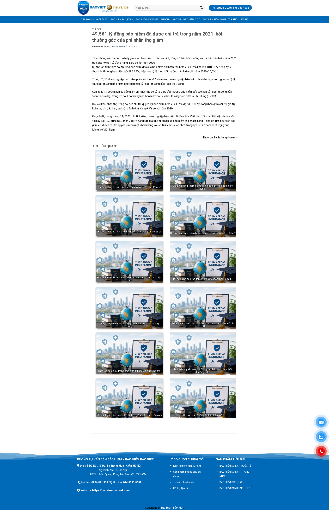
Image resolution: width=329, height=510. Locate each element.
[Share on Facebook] (152, 424)
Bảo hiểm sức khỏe (147, 19)
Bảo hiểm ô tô (191, 19)
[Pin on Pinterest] (171, 424)
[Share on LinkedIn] (177, 424)
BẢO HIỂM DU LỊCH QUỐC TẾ (235, 465)
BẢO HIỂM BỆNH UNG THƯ (234, 488)
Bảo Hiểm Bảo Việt (128, 47)
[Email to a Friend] (164, 424)
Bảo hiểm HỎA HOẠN (214, 19)
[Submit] (201, 8)
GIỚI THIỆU (102, 19)
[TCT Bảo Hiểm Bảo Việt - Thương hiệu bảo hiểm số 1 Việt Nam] (103, 7)
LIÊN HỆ (244, 19)
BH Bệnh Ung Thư (171, 19)
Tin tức (232, 19)
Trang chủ (87, 19)
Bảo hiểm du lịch (121, 19)
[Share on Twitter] (158, 424)
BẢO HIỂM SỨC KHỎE (231, 482)
